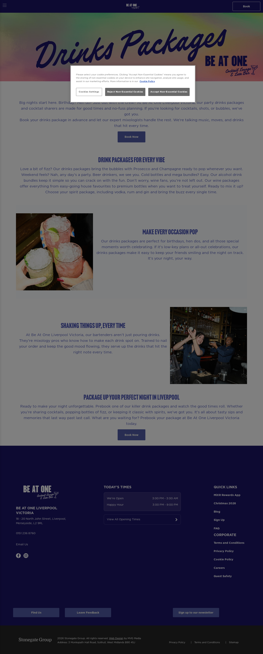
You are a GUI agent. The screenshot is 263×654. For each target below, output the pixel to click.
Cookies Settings (89, 91)
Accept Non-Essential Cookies (169, 91)
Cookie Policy (147, 81)
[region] (132, 84)
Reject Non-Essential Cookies (125, 91)
